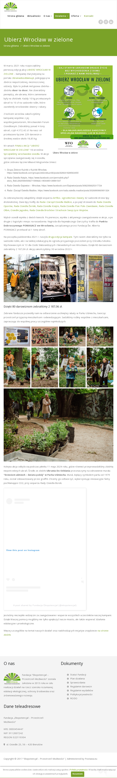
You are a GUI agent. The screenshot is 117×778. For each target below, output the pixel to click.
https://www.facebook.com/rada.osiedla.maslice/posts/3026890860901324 (73, 190)
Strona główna (15, 15)
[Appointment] (10, 6)
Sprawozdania (77, 682)
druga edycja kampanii (60, 236)
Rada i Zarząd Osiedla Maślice (22, 190)
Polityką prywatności (79, 769)
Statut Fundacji (78, 674)
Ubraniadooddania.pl (23, 77)
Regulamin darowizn (81, 686)
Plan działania (77, 678)
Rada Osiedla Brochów (42, 210)
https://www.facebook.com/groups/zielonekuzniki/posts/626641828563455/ (43, 172)
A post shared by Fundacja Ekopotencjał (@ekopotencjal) (45, 605)
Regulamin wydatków (81, 690)
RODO (73, 698)
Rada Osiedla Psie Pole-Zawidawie (79, 206)
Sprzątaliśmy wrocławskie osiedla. (22, 153)
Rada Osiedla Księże (17, 177)
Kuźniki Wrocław (38, 169)
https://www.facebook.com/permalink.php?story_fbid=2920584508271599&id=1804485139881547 (38, 179)
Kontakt (89, 15)
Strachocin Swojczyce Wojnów (72, 210)
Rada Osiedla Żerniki (25, 206)
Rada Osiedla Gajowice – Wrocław (23, 185)
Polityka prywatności (81, 694)
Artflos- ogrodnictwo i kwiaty (68, 197)
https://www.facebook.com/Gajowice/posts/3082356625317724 (71, 185)
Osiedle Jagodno (19, 210)
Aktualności (34, 15)
